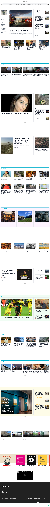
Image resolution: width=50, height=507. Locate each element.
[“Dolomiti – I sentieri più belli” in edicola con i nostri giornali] (19, 246)
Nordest (17, 4)
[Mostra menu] (1, 1)
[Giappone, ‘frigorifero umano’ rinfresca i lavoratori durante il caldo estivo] (28, 434)
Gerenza (2, 490)
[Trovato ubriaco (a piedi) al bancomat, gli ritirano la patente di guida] (31, 174)
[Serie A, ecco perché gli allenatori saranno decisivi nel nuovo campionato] (47, 316)
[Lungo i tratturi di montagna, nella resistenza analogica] (25, 216)
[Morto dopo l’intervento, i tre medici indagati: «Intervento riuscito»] (47, 12)
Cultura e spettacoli (29, 4)
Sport (35, 4)
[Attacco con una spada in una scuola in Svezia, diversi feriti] (17, 434)
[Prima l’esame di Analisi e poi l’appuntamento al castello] (42, 216)
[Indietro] (2, 77)
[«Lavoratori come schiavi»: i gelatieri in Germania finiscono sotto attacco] (6, 174)
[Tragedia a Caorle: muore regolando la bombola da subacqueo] (44, 43)
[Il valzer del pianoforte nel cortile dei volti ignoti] (8, 216)
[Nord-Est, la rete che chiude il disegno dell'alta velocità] (47, 400)
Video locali (39, 4)
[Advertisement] (25, 7)
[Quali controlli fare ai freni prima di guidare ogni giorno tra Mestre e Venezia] (47, 393)
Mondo (24, 4)
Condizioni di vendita (3, 489)
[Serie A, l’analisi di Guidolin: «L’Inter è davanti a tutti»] (42, 304)
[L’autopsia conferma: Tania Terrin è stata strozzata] (16, 103)
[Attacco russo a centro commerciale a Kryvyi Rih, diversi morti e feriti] (6, 434)
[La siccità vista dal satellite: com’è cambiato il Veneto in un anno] (42, 142)
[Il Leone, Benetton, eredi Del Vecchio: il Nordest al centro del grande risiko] (28, 367)
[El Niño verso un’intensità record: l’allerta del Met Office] (38, 434)
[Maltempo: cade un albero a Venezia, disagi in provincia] (6, 43)
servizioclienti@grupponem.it (24, 495)
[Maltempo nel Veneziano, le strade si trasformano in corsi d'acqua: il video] (28, 70)
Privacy (2, 491)
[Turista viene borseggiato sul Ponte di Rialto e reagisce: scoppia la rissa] (6, 70)
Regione (14, 4)
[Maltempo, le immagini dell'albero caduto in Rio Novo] (17, 70)
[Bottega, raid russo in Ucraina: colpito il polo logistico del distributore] (19, 339)
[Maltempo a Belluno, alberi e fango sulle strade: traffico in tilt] (44, 339)
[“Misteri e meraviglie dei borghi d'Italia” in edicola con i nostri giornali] (31, 246)
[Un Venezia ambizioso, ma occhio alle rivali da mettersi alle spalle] (16, 307)
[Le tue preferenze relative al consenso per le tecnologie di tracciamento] (48, 505)
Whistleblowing (4, 492)
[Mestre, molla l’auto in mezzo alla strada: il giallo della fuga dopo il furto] (31, 186)
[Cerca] (1, 4)
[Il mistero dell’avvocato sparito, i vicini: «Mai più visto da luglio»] (4, 12)
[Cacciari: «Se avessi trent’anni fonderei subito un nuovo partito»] (31, 43)
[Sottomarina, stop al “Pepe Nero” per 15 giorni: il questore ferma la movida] (44, 174)
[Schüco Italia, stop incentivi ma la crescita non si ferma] (6, 367)
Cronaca (10, 4)
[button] (25, 475)
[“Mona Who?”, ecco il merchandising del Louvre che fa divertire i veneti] (6, 340)
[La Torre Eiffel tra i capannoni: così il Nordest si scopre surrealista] (47, 271)
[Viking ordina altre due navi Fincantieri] (17, 367)
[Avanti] (48, 77)
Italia (21, 4)
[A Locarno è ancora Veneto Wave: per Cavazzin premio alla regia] (24, 274)
